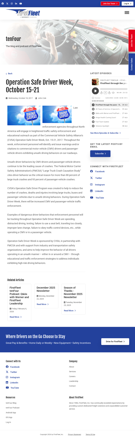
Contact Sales (132, 64)
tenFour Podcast (13, 408)
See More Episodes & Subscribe (104, 133)
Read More (14, 317)
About (71, 367)
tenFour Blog (11, 403)
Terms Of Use (90, 434)
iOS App (9, 417)
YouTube (99, 198)
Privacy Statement (74, 434)
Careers (72, 376)
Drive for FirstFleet (114, 341)
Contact (72, 386)
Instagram (100, 184)
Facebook (100, 171)
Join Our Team (109, 4)
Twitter (98, 178)
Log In (126, 4)
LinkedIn (99, 191)
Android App (11, 413)
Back (10, 73)
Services (72, 371)
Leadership (73, 381)
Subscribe (99, 153)
